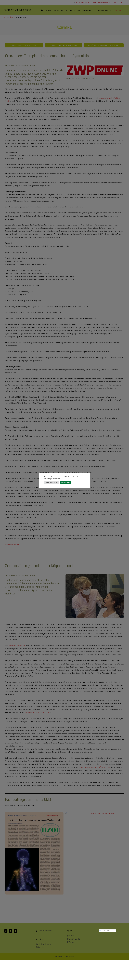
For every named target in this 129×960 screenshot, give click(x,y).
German (106, 930)
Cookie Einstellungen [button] (51, 482)
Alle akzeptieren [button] (65, 482)
